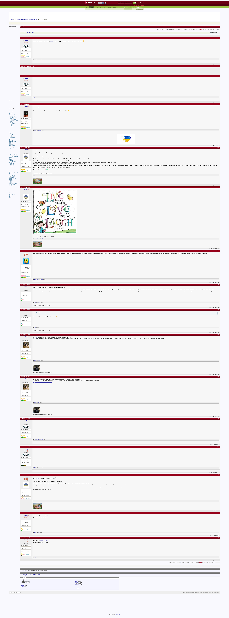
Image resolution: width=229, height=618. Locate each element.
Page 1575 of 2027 (173, 29)
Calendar (90, 9)
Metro (10, 153)
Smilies (76, 580)
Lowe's (10, 149)
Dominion (10, 121)
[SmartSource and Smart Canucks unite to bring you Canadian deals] (14, 104)
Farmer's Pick (11, 126)
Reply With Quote (216, 145)
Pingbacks (22, 585)
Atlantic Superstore (12, 112)
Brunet (10, 115)
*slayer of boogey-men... (25, 574)
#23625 (218, 537)
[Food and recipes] (138, 5)
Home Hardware (12, 136)
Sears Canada (11, 177)
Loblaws (10, 146)
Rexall (10, 173)
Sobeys (10, 179)
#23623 (218, 474)
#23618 (218, 309)
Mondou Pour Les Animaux (13, 155)
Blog (87, 7)
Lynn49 (38, 59)
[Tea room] (134, 5)
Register (142, 2)
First (179, 29)
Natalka (35, 59)
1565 (193, 29)
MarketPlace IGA (12, 151)
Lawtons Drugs (11, 144)
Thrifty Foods (11, 188)
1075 (186, 29)
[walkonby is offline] (26, 344)
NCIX (10, 158)
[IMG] (76, 581)
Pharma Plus (11, 165)
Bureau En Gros (12, 116)
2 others (44, 59)
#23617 (218, 284)
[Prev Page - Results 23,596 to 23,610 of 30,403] (181, 29)
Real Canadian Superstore (13, 171)
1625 (211, 29)
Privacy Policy (216, 592)
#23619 (218, 334)
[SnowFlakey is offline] (26, 261)
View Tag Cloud (23, 575)
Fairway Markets (12, 123)
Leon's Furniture (12, 145)
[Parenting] (139, 5)
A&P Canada (11, 110)
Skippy (35, 439)
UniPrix (10, 190)
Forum (91, 7)
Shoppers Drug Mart (12, 178)
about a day (32, 574)
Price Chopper (11, 166)
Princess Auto (11, 168)
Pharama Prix (11, 164)
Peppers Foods (11, 163)
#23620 (218, 376)
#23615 (218, 187)
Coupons (103, 7)
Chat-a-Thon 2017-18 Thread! (30, 32)
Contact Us (183, 592)
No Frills (10, 159)
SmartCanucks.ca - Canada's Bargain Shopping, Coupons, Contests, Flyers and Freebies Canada (199, 592)
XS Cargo (11, 195)
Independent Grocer (12, 141)
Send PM (210, 145)
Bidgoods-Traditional (12, 114)
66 (26, 551)
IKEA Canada (11, 140)
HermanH (26, 286)
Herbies (10, 133)
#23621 (218, 418)
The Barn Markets (12, 184)
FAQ (86, 9)
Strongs (10, 182)
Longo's (10, 148)
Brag (127, 7)
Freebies (109, 7)
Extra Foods (11, 122)
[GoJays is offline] (26, 46)
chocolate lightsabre (37, 574)
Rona (10, 174)
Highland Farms (12, 134)
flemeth (26, 515)
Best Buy (10, 113)
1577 (206, 29)
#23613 (218, 104)
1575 (201, 29)
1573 (196, 29)
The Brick (11, 186)
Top (118, 7)
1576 (203, 29)
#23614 (218, 147)
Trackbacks (77, 584)
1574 (198, 29)
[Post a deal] (142, 5)
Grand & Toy (11, 131)
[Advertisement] (42, 71)
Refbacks (22, 586)
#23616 (218, 250)
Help (138, 2)
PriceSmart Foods (12, 167)
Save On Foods (12, 176)
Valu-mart (10, 193)
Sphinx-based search (117, 614)
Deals (97, 7)
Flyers (114, 7)
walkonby (51, 41)
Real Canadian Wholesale (13, 172)
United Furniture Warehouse (12, 192)
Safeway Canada (12, 175)
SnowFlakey (42, 97)
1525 (191, 29)
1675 (213, 29)
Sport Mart (11, 180)
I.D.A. (10, 138)
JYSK (10, 143)
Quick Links (108, 9)
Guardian (10, 132)
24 (26, 355)
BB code (76, 579)
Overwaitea (11, 160)
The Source (11, 187)
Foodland (10, 128)
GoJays (26, 40)
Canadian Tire (11, 118)
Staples (10, 181)
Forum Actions (101, 9)
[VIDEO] (76, 582)
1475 (188, 29)
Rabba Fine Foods (12, 170)
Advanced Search (139, 9)
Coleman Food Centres (13, 119)
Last (218, 29)
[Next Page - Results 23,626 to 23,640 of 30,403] (216, 29)
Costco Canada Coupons (13, 120)
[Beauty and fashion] (136, 5)
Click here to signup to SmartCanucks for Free (27, 66)
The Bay (10, 185)
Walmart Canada (12, 194)
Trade (141, 7)
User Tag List (22, 26)
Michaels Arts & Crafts (13, 154)
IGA (10, 139)
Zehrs (10, 196)
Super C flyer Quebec (13, 183)
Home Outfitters (12, 137)
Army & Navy (11, 111)
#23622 (218, 446)
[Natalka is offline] (26, 157)
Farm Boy (11, 125)
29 (26, 495)
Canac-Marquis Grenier (13, 117)
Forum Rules (76, 588)
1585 (208, 29)
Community (95, 9)
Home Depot (11, 135)
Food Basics (11, 127)
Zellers (10, 197)
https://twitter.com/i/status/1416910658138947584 (42, 382)
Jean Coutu (11, 142)
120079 (215, 33)
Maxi (10, 152)
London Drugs (11, 147)
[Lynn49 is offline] (26, 114)
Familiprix (11, 124)
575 (183, 29)
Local (134, 7)
